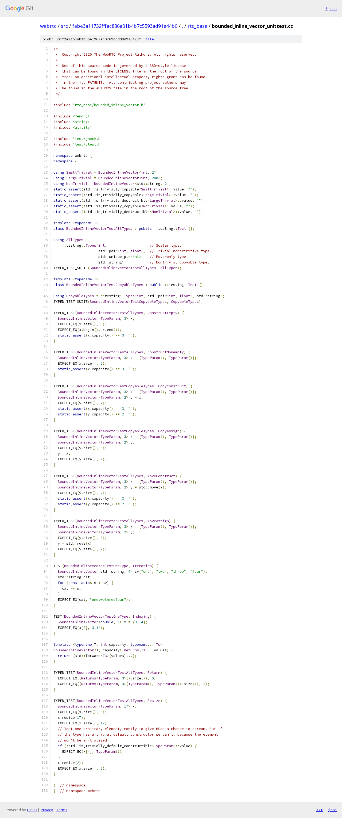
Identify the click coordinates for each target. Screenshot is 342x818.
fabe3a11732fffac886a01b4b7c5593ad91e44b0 (124, 26)
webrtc (48, 26)
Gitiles (32, 809)
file (149, 39)
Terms (61, 809)
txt (319, 809)
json (332, 809)
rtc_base (197, 26)
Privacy (47, 809)
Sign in (331, 8)
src (64, 26)
